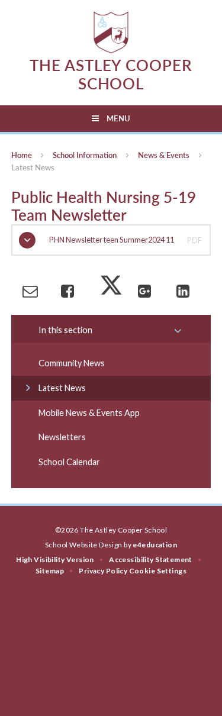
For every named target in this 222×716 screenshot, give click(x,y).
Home (21, 155)
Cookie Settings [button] (157, 570)
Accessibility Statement (150, 559)
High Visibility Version (55, 559)
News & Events (163, 155)
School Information (85, 155)
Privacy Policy (103, 570)
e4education (155, 544)
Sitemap (50, 570)
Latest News (32, 167)
